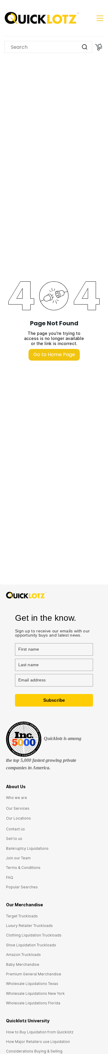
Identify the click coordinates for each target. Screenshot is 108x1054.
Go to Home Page (54, 354)
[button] (16, 797)
